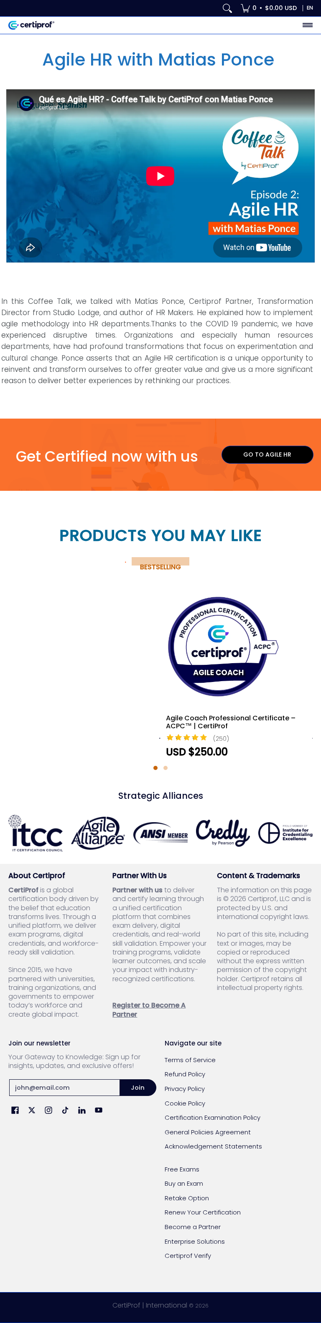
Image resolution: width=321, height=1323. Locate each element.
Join (138, 1087)
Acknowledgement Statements (213, 1146)
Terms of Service (190, 1059)
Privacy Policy (185, 1088)
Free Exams (182, 1169)
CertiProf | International (149, 1305)
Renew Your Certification (203, 1212)
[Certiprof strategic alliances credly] (223, 833)
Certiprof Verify (188, 1255)
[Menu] (307, 25)
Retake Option (187, 1198)
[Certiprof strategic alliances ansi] (160, 833)
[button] (155, 768)
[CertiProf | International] (31, 25)
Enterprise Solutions (195, 1241)
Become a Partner (193, 1226)
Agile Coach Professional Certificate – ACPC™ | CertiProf (231, 722)
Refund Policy (185, 1074)
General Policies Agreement (208, 1132)
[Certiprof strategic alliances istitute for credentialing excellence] (285, 833)
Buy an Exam (184, 1183)
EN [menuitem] (310, 7)
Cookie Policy (185, 1103)
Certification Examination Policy (212, 1117)
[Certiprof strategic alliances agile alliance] (98, 833)
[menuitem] (268, 8)
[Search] (227, 8)
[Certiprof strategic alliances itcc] (35, 833)
